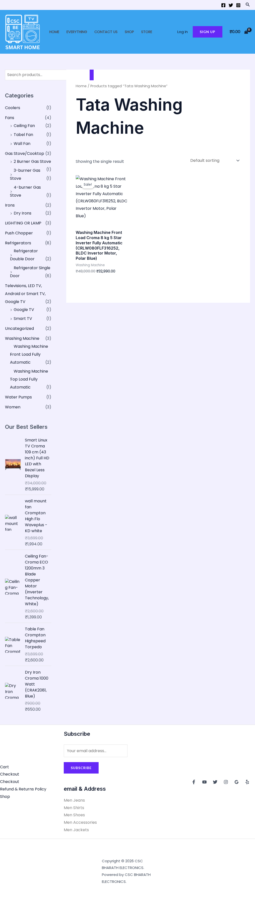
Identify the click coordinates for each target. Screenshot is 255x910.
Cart (4, 767)
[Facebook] (223, 5)
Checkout (9, 774)
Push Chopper (19, 233)
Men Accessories (80, 822)
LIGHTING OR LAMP (23, 223)
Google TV (24, 309)
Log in (182, 31)
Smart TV (23, 318)
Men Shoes (74, 815)
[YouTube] (204, 782)
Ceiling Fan (24, 126)
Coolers (12, 108)
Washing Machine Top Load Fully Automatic (29, 379)
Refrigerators (18, 243)
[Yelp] (247, 782)
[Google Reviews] (236, 782)
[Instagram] (238, 5)
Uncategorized (19, 328)
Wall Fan (22, 143)
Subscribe (81, 768)
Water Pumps (18, 397)
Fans (9, 118)
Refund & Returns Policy (23, 789)
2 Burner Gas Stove (32, 161)
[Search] (92, 75)
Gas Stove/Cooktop (24, 153)
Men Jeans (74, 800)
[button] (248, 4)
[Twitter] (231, 5)
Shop (129, 31)
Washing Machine (22, 338)
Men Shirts (74, 808)
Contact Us (106, 31)
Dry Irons (22, 213)
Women (12, 407)
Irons (10, 205)
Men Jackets (76, 830)
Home (54, 31)
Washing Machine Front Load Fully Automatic (29, 354)
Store (146, 31)
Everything (76, 31)
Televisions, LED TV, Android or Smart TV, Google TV (25, 293)
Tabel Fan (23, 134)
